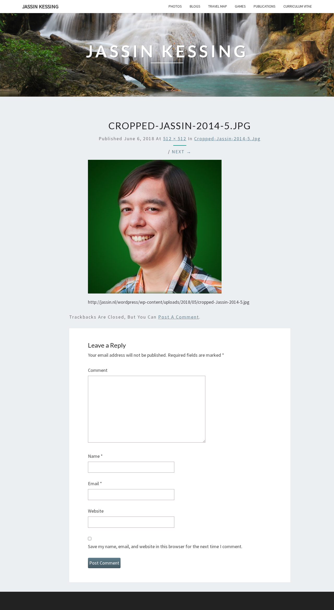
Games (240, 6)
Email (95, 483)
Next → (182, 152)
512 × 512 (174, 139)
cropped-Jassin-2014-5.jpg (227, 139)
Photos (175, 6)
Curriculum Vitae (297, 6)
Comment (98, 370)
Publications (265, 6)
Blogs (195, 6)
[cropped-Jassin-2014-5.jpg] (155, 228)
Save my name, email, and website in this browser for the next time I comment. (165, 546)
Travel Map (217, 6)
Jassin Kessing (40, 6)
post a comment (178, 317)
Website (96, 511)
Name (95, 456)
